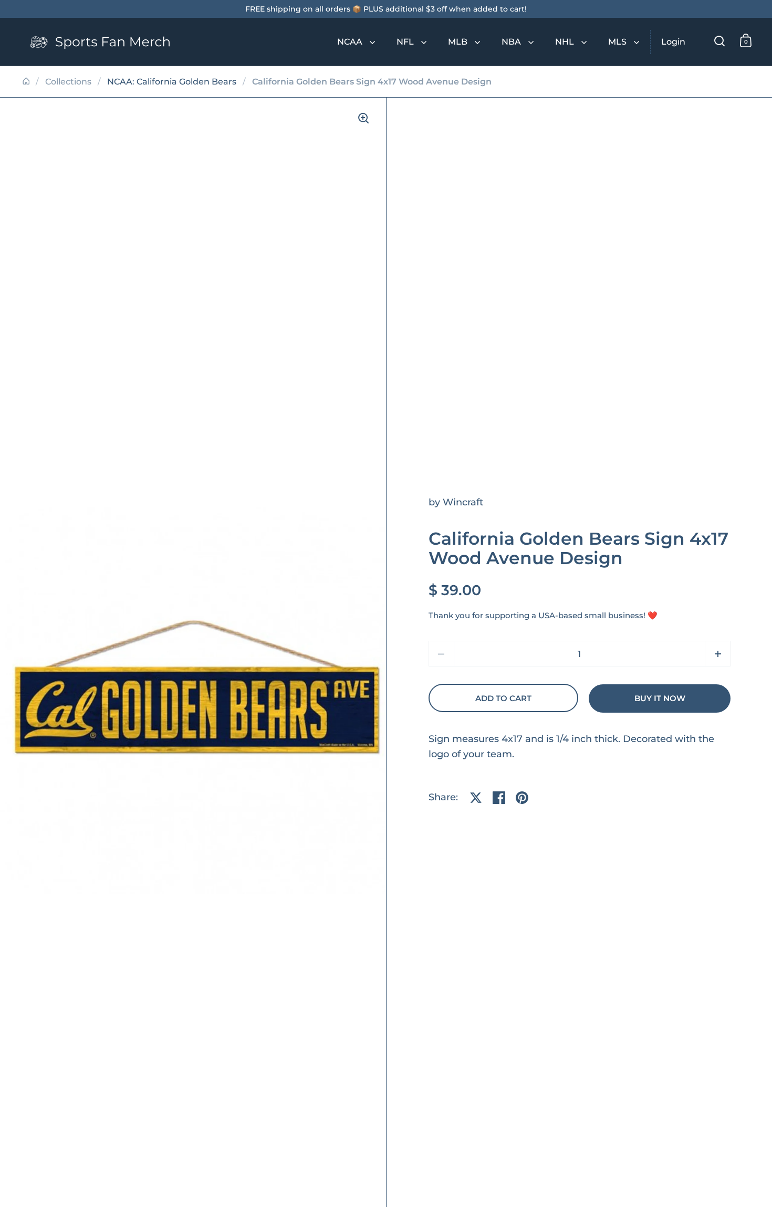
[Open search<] (719, 40)
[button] (718, 653)
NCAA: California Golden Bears (171, 82)
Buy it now (659, 698)
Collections (68, 82)
